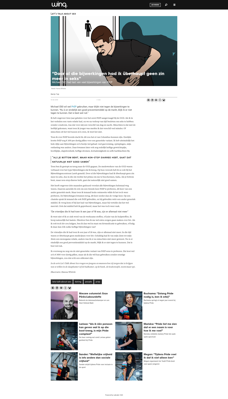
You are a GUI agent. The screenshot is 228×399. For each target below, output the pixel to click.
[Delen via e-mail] (156, 100)
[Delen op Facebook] (148, 100)
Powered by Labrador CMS (114, 395)
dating (78, 282)
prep (98, 282)
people (88, 282)
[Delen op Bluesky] (163, 100)
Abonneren (155, 5)
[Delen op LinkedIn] (152, 100)
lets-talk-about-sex (61, 282)
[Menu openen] (174, 5)
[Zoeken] (166, 5)
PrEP (73, 107)
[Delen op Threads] (160, 100)
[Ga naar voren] (59, 5)
